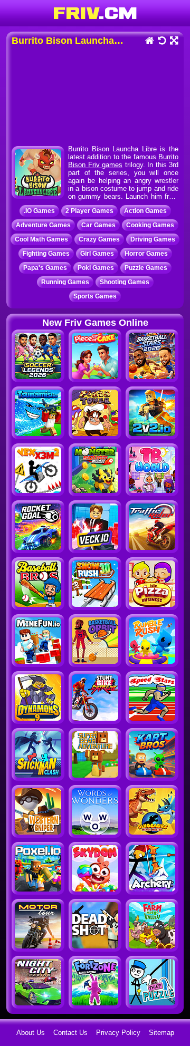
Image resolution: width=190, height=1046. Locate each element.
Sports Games (95, 296)
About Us (30, 1033)
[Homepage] (149, 41)
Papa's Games (45, 268)
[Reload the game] (161, 41)
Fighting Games (46, 253)
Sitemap (161, 1033)
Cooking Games (150, 225)
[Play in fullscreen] (173, 41)
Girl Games (97, 253)
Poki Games (96, 268)
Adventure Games (43, 225)
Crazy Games (99, 239)
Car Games (98, 225)
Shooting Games (124, 282)
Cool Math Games (41, 239)
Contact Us (70, 1033)
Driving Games (152, 239)
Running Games (65, 282)
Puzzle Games (146, 268)
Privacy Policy (118, 1033)
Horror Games (146, 253)
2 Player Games (89, 211)
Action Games (145, 211)
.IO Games (39, 211)
